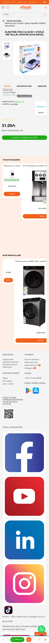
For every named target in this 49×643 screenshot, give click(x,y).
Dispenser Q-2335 (12, 166)
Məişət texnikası (14, 21)
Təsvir (7, 86)
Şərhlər (42, 86)
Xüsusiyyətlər (24, 86)
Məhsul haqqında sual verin (25, 137)
